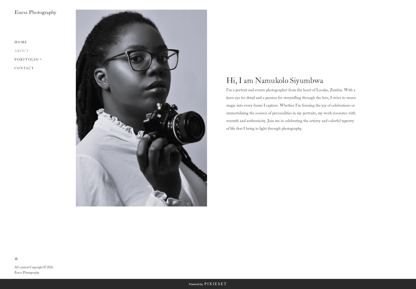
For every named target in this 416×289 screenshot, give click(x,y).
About (21, 51)
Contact (24, 68)
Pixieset (215, 284)
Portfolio (26, 60)
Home (20, 42)
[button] (41, 58)
